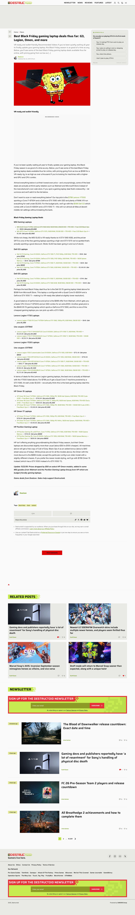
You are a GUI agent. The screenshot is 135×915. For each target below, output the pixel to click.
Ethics (18, 865)
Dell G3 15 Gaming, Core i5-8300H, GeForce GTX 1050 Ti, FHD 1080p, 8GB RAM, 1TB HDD (47, 254)
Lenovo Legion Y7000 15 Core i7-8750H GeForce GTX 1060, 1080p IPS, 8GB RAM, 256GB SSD (48, 320)
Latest (108, 3)
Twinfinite (25, 873)
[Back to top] (8, 584)
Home (16, 32)
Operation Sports (14, 876)
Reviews (88, 3)
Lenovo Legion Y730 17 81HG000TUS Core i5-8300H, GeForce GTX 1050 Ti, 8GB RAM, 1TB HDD (49, 332)
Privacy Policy (83, 710)
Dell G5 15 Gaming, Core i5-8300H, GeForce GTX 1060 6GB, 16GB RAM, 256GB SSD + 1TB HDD (49, 283)
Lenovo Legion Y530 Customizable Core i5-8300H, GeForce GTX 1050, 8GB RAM (44, 353)
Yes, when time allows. (103, 54)
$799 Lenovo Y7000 (77, 197)
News (80, 3)
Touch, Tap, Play (38, 876)
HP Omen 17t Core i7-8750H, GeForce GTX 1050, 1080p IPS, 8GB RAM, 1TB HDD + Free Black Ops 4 (50, 416)
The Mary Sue (26, 876)
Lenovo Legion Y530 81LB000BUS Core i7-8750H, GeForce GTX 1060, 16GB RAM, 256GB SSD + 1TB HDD (52, 370)
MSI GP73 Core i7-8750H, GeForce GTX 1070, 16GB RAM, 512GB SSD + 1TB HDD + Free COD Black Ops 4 (52, 231)
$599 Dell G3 (79, 204)
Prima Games (59, 873)
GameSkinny (108, 873)
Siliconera (68, 873)
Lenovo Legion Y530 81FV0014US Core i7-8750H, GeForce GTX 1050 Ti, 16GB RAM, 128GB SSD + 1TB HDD (53, 361)
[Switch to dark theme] (122, 3)
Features (99, 3)
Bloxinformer (58, 876)
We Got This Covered (81, 873)
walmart (34, 505)
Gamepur (33, 873)
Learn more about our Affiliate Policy (42, 529)
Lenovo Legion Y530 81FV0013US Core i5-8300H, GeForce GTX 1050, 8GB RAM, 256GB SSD (48, 357)
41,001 (70, 839)
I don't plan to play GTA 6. (105, 58)
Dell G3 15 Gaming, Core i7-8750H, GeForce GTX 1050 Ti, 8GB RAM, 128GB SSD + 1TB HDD (47, 263)
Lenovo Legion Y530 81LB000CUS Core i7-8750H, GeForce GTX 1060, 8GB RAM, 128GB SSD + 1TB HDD (52, 366)
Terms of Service (71, 710)
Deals (28, 505)
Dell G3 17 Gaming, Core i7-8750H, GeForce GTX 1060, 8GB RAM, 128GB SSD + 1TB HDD (47, 267)
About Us (11, 865)
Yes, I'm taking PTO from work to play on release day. (110, 43)
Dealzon (21, 57)
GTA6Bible (68, 876)
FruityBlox (49, 876)
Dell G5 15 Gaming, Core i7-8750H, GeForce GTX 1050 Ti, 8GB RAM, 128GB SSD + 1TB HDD (47, 278)
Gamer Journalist (96, 873)
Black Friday (22, 505)
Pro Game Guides (14, 873)
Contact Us (26, 865)
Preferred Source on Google (50, 532)
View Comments (52, 553)
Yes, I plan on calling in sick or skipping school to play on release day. (109, 49)
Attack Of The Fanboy (45, 873)
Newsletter (69, 3)
